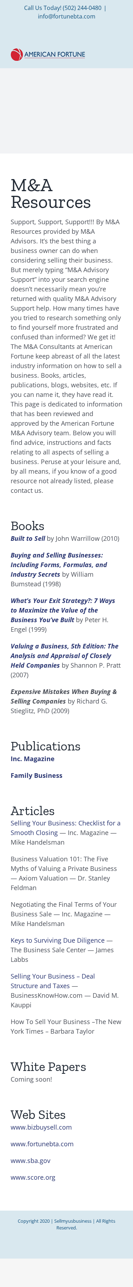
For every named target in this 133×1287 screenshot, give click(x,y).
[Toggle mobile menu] (119, 52)
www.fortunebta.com (42, 1144)
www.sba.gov (30, 1160)
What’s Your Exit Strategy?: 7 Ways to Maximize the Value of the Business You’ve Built (63, 610)
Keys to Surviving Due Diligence (58, 940)
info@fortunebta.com (66, 16)
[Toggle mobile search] (107, 52)
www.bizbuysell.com (41, 1127)
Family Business (36, 775)
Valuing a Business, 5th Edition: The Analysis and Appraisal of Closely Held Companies (64, 655)
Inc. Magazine (33, 758)
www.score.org (33, 1177)
